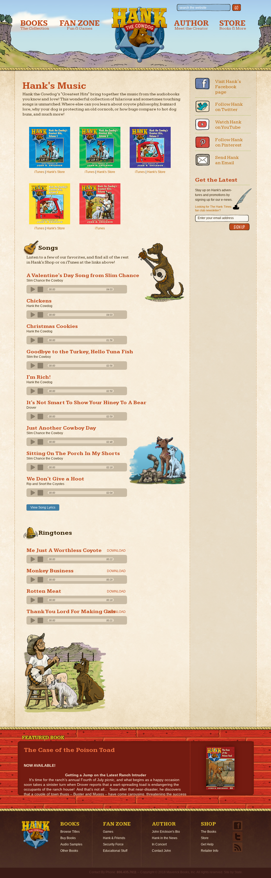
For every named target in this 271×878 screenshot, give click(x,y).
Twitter (202, 106)
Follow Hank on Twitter (229, 106)
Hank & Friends (114, 838)
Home (36, 835)
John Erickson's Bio (166, 832)
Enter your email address (216, 218)
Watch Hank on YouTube (228, 124)
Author (191, 25)
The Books (208, 832)
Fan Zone (80, 25)
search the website (192, 8)
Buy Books (68, 838)
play (32, 289)
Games (108, 832)
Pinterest (202, 142)
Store (232, 25)
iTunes (39, 172)
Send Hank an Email (227, 160)
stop (40, 289)
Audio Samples (71, 844)
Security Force (113, 844)
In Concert (159, 844)
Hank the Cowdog (139, 35)
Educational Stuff (115, 851)
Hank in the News (164, 838)
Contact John (161, 851)
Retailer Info (209, 851)
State (238, 872)
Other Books (69, 851)
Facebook (202, 84)
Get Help (207, 844)
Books (34, 25)
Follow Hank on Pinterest (229, 142)
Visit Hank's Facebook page (228, 87)
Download (116, 550)
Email (202, 160)
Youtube (202, 124)
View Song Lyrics (42, 507)
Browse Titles (70, 832)
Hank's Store (56, 172)
